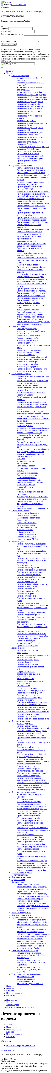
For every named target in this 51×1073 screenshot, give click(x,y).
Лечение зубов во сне (26, 596)
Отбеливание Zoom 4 (26, 537)
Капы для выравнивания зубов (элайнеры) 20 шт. (30, 424)
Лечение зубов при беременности (32, 584)
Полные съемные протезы (28, 265)
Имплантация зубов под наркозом (32, 97)
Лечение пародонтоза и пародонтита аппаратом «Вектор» (33, 656)
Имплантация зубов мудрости (30, 101)
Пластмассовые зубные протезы (31, 319)
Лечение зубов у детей (27, 586)
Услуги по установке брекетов (30, 451)
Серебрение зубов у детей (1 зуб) (31, 754)
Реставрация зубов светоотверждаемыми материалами (32, 826)
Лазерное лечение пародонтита (31, 690)
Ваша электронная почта (12, 34)
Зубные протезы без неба (28, 310)
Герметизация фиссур (26, 766)
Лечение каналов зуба (26, 589)
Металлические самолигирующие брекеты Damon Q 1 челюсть (32, 431)
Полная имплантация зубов (29, 151)
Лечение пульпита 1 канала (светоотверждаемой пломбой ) (31, 779)
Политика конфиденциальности (20, 1045)
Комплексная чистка (26, 525)
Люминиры (22, 797)
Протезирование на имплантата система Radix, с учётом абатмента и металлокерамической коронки (33, 196)
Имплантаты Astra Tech (27, 135)
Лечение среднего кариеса (28, 615)
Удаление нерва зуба (26, 641)
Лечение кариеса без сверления (31, 577)
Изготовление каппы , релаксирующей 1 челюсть (29, 384)
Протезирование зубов (22, 165)
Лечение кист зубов (25, 593)
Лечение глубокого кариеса (29, 574)
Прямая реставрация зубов (28, 816)
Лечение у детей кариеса (28, 747)
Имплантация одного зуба (28, 104)
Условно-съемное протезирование (32, 279)
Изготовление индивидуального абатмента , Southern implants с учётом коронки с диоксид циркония (33, 931)
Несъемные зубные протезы (29, 201)
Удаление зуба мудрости (27, 366)
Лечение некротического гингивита (33, 712)
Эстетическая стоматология (24, 792)
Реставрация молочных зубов (30, 835)
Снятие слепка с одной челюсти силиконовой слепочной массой (31, 171)
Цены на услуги (13, 988)
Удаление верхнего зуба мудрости (32, 371)
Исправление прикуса (21, 373)
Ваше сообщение (8, 41)
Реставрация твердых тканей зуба (32, 846)
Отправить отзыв (9, 44)
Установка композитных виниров (32, 863)
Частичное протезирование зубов (32, 234)
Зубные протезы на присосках (30, 317)
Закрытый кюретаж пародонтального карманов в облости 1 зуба (30, 680)
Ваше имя (5, 31)
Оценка (4, 28)
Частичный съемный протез (29, 281)
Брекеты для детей (25, 723)
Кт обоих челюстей (25, 976)
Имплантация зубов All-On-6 (30, 106)
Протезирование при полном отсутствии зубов (30, 214)
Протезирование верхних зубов (31, 206)
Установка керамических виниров (32, 861)
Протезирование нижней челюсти (32, 217)
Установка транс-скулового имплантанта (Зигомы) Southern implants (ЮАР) (31, 955)
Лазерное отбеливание (27, 515)
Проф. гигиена (18, 879)
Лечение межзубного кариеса (30, 572)
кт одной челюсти (25, 981)
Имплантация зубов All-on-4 (29, 109)
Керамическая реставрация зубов (31, 806)
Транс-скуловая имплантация (25, 950)
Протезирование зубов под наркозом (33, 321)
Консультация (18, 882)
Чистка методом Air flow (28, 539)
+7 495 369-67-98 (18, 4)
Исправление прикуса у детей (30, 501)
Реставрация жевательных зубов (31, 804)
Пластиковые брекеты (26, 477)
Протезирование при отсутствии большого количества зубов (31, 244)
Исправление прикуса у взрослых (32, 499)
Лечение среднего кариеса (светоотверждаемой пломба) (30, 769)
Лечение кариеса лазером (28, 579)
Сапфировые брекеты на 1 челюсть (32, 435)
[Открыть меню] (2, 67)
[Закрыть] (2, 26)
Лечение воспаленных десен (29, 697)
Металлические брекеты (27, 473)
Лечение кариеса (24, 565)
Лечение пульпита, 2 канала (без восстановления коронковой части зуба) (32, 546)
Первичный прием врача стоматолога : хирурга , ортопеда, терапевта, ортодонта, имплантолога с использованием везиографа (33, 895)
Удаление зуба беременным (29, 336)
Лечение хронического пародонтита (33, 719)
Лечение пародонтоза (26, 716)
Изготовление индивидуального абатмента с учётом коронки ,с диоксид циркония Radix (31, 945)
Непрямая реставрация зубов (29, 813)
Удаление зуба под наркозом (29, 350)
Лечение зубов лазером (27, 582)
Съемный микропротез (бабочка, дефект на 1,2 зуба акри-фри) (31, 313)
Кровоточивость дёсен (22, 872)
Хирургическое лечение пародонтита (27, 651)
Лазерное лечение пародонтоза (30, 693)
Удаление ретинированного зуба (31, 359)
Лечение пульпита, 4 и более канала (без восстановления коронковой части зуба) (33, 560)
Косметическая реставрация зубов (32, 809)
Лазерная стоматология (22, 877)
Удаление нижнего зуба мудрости (32, 369)
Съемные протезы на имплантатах (32, 258)
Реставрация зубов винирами (30, 823)
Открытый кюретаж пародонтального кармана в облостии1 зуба (29, 673)
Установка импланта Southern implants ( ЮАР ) (30, 88)
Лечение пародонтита (21, 913)
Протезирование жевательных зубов (33, 203)
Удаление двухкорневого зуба (30, 759)
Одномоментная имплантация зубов (33, 146)
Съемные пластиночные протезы (31, 291)
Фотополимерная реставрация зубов (33, 865)
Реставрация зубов (25, 799)
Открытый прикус (25, 487)
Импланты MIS (23, 130)
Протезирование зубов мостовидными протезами (28, 301)
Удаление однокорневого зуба (30, 756)
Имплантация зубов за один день (31, 94)
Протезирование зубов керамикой (32, 293)
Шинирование (23, 686)
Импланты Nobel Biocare (28, 149)
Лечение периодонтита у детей (30, 735)
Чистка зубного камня (26, 522)
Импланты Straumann (26, 139)
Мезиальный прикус (26, 485)
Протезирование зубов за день (30, 276)
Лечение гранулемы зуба (28, 591)
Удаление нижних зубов (27, 364)
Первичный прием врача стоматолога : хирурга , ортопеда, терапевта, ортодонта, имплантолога (33, 886)
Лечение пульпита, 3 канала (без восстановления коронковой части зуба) (32, 553)
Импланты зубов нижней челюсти (32, 123)
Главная (9, 71)
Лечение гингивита (25, 700)
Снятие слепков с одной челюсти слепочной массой (31, 389)
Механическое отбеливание (29, 518)
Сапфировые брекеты (26, 466)
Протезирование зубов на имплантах (28, 917)
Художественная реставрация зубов (33, 868)
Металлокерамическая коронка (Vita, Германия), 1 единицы (33, 183)
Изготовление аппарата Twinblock (32, 404)
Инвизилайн (22, 463)
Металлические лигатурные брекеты (33, 428)
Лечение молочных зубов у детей (32, 730)
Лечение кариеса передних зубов (31, 570)
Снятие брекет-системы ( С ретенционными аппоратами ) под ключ (32, 444)
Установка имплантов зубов (29, 92)
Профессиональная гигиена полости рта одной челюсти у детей (33, 762)
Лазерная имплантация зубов (30, 142)
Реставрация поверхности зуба (30, 839)
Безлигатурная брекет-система (30, 454)
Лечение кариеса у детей (28, 567)
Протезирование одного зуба (30, 298)
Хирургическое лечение (22, 915)
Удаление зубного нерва (27, 362)
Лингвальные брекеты (27, 475)
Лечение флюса (24, 662)
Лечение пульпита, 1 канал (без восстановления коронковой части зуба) (32, 626)
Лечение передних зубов (28, 603)
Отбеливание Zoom (25, 532)
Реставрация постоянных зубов (31, 844)
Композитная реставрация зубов (31, 811)
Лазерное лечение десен (27, 688)
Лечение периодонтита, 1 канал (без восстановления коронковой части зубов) (33, 607)
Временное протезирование (29, 324)
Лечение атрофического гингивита (32, 702)
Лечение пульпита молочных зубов (32, 636)
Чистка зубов (23, 520)
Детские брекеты (24, 456)
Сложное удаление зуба (27, 338)
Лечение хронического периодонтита (27, 620)
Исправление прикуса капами (30, 482)
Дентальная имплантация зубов (31, 156)
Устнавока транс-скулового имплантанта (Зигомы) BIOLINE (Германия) (31, 962)
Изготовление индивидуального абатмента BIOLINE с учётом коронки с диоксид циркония (31, 938)
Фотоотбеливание (25, 529)
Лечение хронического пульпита (31, 634)
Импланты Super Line (26, 120)
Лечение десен (18, 648)
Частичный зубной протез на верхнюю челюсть (30, 254)
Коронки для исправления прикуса (32, 496)
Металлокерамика (20, 875)
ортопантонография (26, 979)
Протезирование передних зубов (31, 220)
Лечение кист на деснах (27, 664)
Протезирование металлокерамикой (33, 229)
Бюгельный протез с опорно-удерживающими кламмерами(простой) (30, 238)
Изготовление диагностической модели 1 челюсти (31, 393)
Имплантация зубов (20, 75)
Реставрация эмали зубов (28, 849)
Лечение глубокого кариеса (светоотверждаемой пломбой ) (31, 788)
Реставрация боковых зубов (29, 801)
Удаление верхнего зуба (27, 340)
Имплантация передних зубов (30, 132)
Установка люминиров (27, 461)
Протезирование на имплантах (30, 288)
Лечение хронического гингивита (32, 704)
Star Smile (21, 459)
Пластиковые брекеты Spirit (29, 480)
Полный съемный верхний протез (32, 267)
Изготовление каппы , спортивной (32, 381)
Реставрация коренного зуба (29, 820)
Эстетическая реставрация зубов (31, 870)
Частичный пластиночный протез (32, 274)
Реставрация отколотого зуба (30, 842)
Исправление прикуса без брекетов (32, 508)
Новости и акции (14, 993)
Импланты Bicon (24, 125)
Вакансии (10, 995)
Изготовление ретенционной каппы (33, 449)
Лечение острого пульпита (29, 631)
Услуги (9, 73)
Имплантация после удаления (30, 137)
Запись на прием (8, 1050)
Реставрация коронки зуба (28, 818)
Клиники (10, 991)
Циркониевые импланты (28, 154)
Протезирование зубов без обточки (32, 222)
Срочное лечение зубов (27, 645)
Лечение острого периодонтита (31, 612)
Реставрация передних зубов (29, 837)
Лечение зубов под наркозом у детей (33, 728)
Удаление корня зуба (26, 355)
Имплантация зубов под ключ (30, 128)
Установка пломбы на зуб (28, 643)
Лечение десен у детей (27, 726)
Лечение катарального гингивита (32, 709)
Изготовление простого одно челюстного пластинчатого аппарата (33, 412)
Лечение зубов (18, 541)
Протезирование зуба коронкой (31, 295)
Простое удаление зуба (27, 328)
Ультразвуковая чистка (27, 527)
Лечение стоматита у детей (29, 733)
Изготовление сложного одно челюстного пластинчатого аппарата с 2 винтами (33, 418)
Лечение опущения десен (28, 714)
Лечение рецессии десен (28, 660)
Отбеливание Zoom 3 (26, 534)
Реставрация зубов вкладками (30, 168)
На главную (11, 1000)
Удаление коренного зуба (28, 352)
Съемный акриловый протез (29, 232)
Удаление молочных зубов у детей (32, 357)
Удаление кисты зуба (26, 343)
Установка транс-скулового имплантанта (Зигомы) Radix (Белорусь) (30, 969)
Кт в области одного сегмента (30, 983)
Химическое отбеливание (28, 513)
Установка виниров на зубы (29, 794)
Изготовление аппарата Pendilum (31, 402)
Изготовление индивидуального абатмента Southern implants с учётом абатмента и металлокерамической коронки (33, 923)
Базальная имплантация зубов (30, 158)
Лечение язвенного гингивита (30, 707)
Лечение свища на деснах (28, 695)
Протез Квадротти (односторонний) (33, 175)
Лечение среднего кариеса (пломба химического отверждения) (32, 774)
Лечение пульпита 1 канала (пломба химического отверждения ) (33, 783)
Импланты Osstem (25, 144)
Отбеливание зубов (20, 511)
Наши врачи (11, 986)
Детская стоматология (21, 721)
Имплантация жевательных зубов (32, 99)
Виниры (20, 489)
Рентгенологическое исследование (27, 974)
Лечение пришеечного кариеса (30, 617)
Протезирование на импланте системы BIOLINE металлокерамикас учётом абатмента (33, 189)
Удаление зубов (18, 326)
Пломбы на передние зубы (29, 638)
